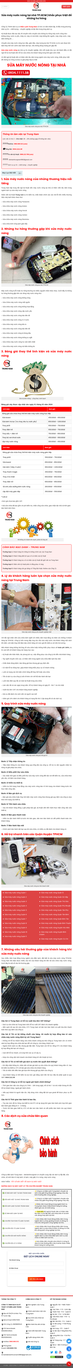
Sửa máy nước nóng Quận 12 (52, 893)
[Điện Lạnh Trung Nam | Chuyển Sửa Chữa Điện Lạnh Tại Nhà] (36, 6)
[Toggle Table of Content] (19, 173)
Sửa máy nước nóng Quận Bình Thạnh (56, 923)
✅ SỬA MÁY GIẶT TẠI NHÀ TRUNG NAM (15, 1199)
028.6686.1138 (12, 1348)
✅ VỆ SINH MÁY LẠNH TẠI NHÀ (12, 1213)
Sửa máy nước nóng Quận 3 (16, 901)
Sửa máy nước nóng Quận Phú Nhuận (56, 906)
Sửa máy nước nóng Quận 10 (16, 932)
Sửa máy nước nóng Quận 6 (16, 914)
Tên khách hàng (14, 1260)
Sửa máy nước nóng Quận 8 (16, 923)
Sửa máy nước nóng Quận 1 (15, 893)
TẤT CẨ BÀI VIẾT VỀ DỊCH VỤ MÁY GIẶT (26, 1182)
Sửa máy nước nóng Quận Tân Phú (54, 910)
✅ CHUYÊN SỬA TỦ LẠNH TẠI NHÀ (13, 1228)
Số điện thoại (13, 1268)
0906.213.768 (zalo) (26, 154)
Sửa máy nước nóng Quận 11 (16, 936)
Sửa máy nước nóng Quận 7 (16, 919)
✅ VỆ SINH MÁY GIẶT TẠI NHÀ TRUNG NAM (16, 1193)
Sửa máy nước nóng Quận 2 (16, 897)
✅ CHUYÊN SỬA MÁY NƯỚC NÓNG (14, 1236)
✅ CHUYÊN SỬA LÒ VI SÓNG (12, 1243)
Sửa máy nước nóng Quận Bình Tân (55, 919)
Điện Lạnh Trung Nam (28, 27)
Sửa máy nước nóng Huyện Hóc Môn (55, 928)
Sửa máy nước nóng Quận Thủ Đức (55, 901)
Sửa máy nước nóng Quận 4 (16, 906)
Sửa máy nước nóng (9, 50)
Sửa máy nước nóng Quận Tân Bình (55, 914)
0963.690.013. (14, 1341)
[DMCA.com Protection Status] (56, 1357)
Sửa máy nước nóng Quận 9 (16, 928)
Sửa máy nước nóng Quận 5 (16, 910)
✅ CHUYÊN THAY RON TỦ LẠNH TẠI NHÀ (15, 1221)
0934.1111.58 (17, 149)
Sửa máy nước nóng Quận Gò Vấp (54, 897)
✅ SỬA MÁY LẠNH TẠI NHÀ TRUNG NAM (15, 1206)
